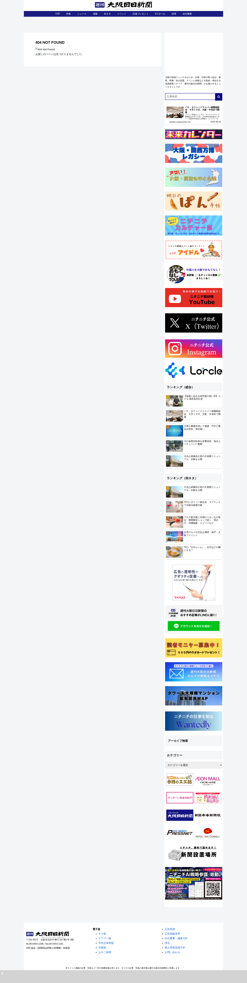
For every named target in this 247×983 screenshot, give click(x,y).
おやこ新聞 (104, 952)
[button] (218, 97)
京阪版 (102, 947)
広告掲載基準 (172, 933)
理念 (167, 943)
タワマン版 (104, 938)
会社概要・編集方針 (176, 938)
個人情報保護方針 (175, 947)
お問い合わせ (172, 952)
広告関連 (170, 929)
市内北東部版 (106, 943)
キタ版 (102, 933)
